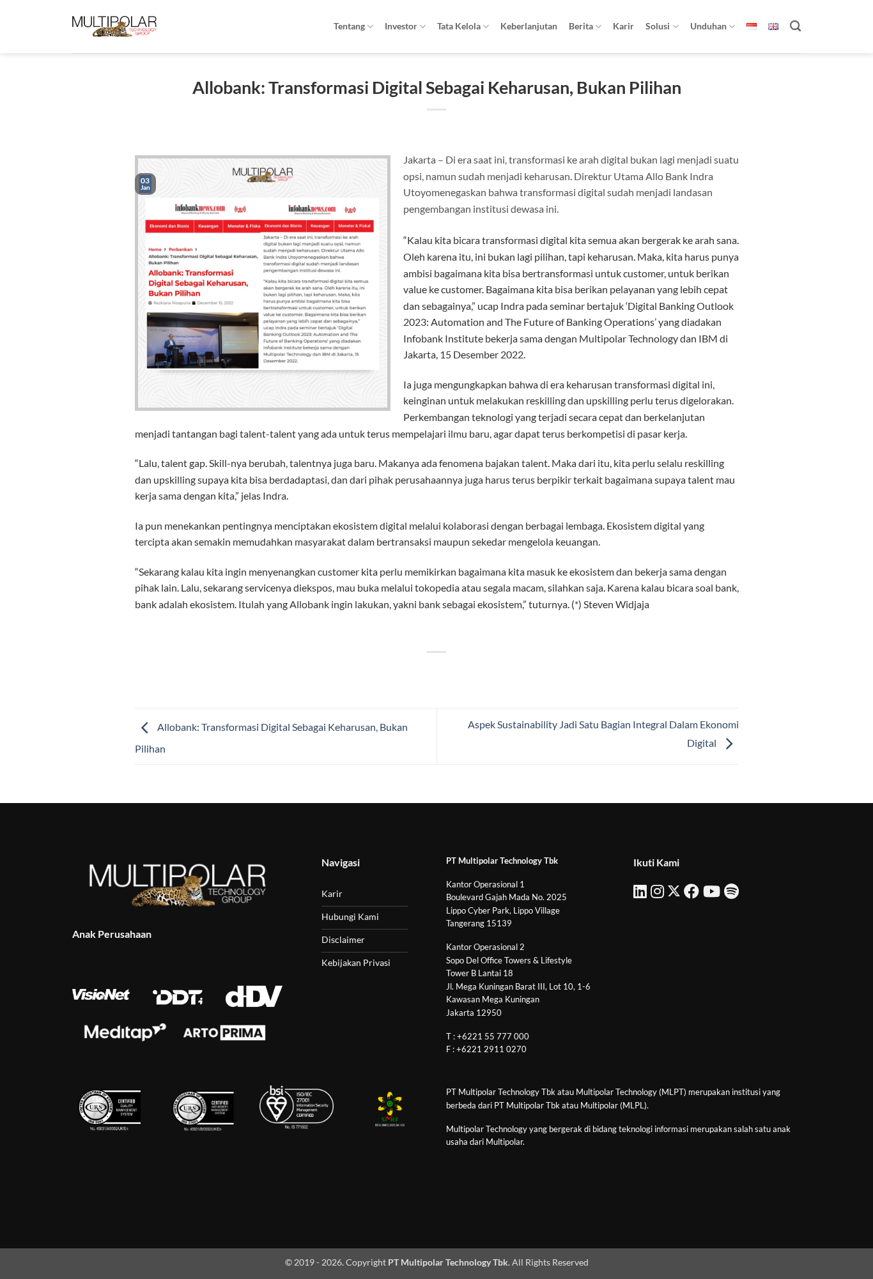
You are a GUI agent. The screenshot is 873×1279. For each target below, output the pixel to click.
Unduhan (708, 25)
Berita (581, 25)
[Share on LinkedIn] (483, 673)
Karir (623, 25)
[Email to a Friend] (436, 673)
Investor (401, 25)
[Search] (795, 26)
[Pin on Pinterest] (459, 673)
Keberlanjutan (528, 25)
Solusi (657, 25)
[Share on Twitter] (413, 673)
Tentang (349, 25)
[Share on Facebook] (390, 673)
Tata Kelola (459, 25)
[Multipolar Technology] (114, 26)
